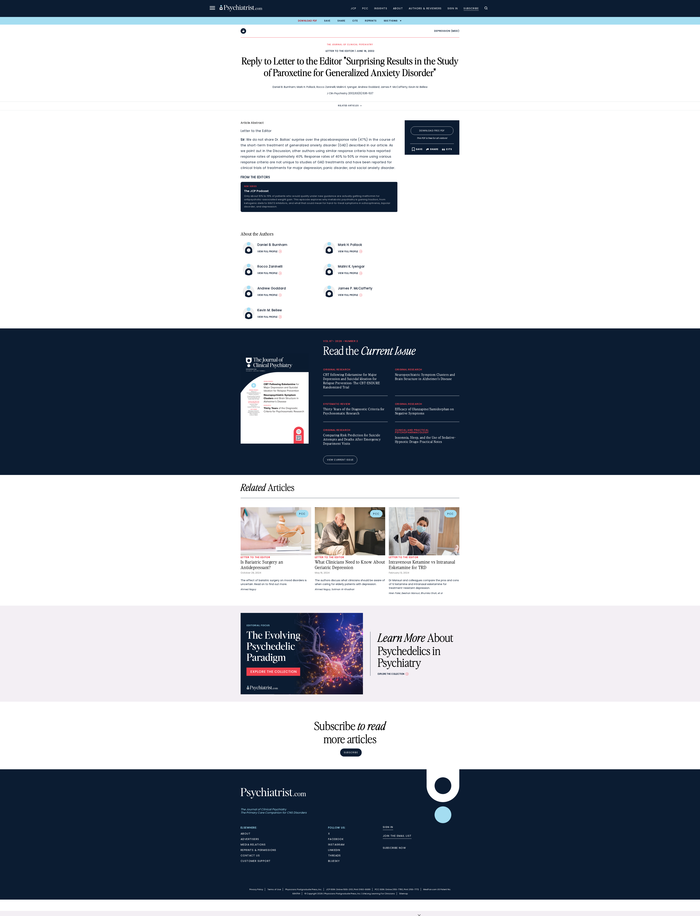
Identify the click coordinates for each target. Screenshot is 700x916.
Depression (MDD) (446, 31)
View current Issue (340, 459)
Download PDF (307, 20)
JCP (353, 8)
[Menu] (212, 8)
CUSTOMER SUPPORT (256, 861)
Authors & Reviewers (425, 8)
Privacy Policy (256, 889)
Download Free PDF (432, 130)
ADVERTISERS (250, 839)
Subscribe (471, 8)
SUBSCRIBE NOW (394, 848)
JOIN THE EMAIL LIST (397, 836)
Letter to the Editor (340, 51)
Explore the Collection (391, 673)
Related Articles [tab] (348, 105)
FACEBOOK (336, 839)
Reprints (371, 20)
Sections (391, 20)
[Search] (486, 8)
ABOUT (245, 833)
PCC (365, 8)
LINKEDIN (334, 850)
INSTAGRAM (336, 844)
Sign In (453, 8)
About (398, 8)
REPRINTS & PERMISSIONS (258, 850)
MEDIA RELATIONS (253, 844)
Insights (380, 8)
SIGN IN (388, 827)
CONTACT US (250, 855)
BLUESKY (334, 861)
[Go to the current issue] (275, 443)
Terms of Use (274, 889)
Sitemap (403, 893)
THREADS (334, 855)
